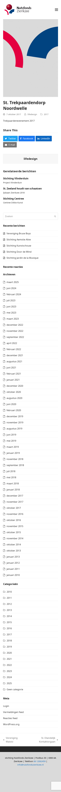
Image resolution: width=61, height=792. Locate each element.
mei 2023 (11, 312)
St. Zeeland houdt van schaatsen (22, 188)
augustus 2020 (14, 398)
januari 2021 (13, 379)
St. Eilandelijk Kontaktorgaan (41, 739)
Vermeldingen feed (13, 712)
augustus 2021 (14, 361)
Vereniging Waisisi (10, 739)
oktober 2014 (14, 544)
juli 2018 (11, 471)
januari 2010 (13, 575)
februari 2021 (14, 373)
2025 (9, 683)
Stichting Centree (13, 198)
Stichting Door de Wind (19, 251)
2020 (9, 652)
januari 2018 (13, 489)
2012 (9, 604)
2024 (9, 677)
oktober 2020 (14, 392)
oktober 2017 (14, 507)
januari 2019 (13, 453)
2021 (9, 658)
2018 (9, 640)
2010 (9, 591)
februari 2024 (14, 294)
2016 (9, 628)
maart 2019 (13, 446)
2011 (9, 597)
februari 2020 (14, 410)
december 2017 (15, 495)
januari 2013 (13, 556)
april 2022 (12, 343)
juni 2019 (11, 434)
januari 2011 (13, 568)
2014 (9, 616)
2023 (9, 671)
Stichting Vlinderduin (15, 178)
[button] (56, 9)
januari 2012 (13, 562)
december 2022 (15, 324)
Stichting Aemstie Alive (19, 239)
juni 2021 (11, 367)
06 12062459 (40, 761)
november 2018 (15, 459)
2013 (9, 610)
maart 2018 (13, 483)
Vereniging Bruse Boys (19, 233)
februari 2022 (14, 349)
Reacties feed (10, 718)
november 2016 (15, 514)
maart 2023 (13, 318)
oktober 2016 (14, 520)
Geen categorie (15, 689)
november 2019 (15, 422)
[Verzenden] (55, 216)
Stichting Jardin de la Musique (22, 257)
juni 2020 (11, 404)
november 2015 (15, 526)
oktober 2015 (14, 532)
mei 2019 (11, 440)
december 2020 (15, 385)
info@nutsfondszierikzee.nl (30, 764)
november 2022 (15, 330)
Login (6, 706)
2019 (9, 646)
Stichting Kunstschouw (19, 245)
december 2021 (15, 355)
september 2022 (15, 337)
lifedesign (32, 114)
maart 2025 (13, 282)
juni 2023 (11, 306)
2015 (9, 622)
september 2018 (15, 465)
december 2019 (15, 416)
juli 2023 (11, 300)
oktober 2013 (14, 550)
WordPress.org (11, 724)
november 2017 (15, 501)
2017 (46, 114)
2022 (9, 665)
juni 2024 (11, 288)
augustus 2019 (14, 428)
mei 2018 (11, 477)
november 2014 (15, 538)
